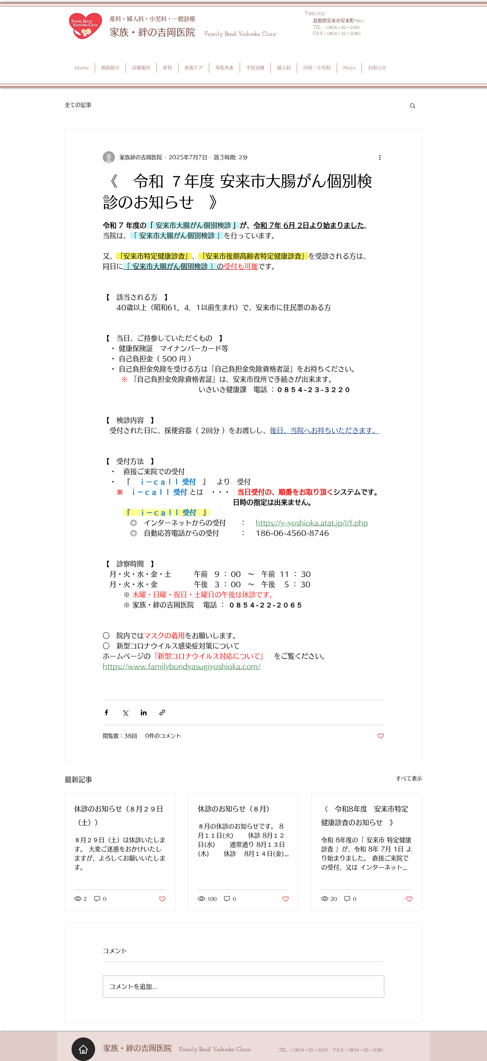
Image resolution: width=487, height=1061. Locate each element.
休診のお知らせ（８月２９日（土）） (118, 815)
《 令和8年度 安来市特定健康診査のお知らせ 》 (364, 815)
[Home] (83, 1049)
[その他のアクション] (379, 157)
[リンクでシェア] (162, 712)
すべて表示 (409, 778)
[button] (412, 105)
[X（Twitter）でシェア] (125, 712)
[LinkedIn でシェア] (143, 712)
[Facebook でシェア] (106, 712)
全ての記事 (78, 105)
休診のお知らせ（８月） (235, 808)
